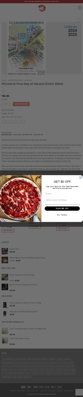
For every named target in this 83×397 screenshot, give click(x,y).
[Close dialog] (80, 177)
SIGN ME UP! (62, 208)
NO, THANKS (62, 215)
